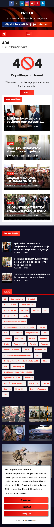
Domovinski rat (10, 310)
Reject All (26, 507)
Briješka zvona (10, 305)
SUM (5, 366)
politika (33, 344)
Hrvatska (24, 316)
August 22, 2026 (17, 126)
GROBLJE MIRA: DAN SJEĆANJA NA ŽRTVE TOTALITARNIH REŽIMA (23, 181)
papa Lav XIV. (19, 344)
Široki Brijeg (20, 389)
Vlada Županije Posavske (14, 383)
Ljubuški (7, 338)
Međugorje (20, 338)
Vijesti (10, 144)
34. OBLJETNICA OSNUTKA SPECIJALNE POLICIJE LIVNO (26, 209)
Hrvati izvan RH (10, 316)
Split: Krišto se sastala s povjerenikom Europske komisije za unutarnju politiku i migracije (31, 246)
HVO (5, 333)
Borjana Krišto (17, 299)
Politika (11, 114)
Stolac (45, 361)
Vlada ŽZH (33, 383)
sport (38, 355)
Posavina (44, 344)
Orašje (6, 344)
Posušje (27, 350)
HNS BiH (36, 310)
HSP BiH (42, 327)
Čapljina (7, 389)
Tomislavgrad (18, 366)
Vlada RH (29, 378)
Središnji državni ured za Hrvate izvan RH (21, 361)
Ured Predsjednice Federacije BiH (18, 372)
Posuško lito (40, 350)
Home (4, 47)
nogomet (43, 338)
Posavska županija (11, 350)
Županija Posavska (38, 389)
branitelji (31, 299)
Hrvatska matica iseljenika (15, 322)
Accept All (26, 513)
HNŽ (45, 310)
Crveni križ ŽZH (27, 305)
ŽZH (5, 395)
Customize (26, 500)
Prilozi (10, 173)
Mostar (32, 338)
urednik (34, 126)
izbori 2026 (17, 333)
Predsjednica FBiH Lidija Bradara (17, 355)
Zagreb (46, 383)
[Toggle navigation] (29, 34)
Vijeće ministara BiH (12, 378)
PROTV (27, 13)
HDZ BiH (24, 310)
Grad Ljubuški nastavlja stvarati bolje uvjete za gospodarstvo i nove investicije (31, 261)
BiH (5, 299)
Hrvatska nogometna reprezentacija (19, 327)
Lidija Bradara (32, 333)
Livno (45, 333)
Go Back (27, 92)
